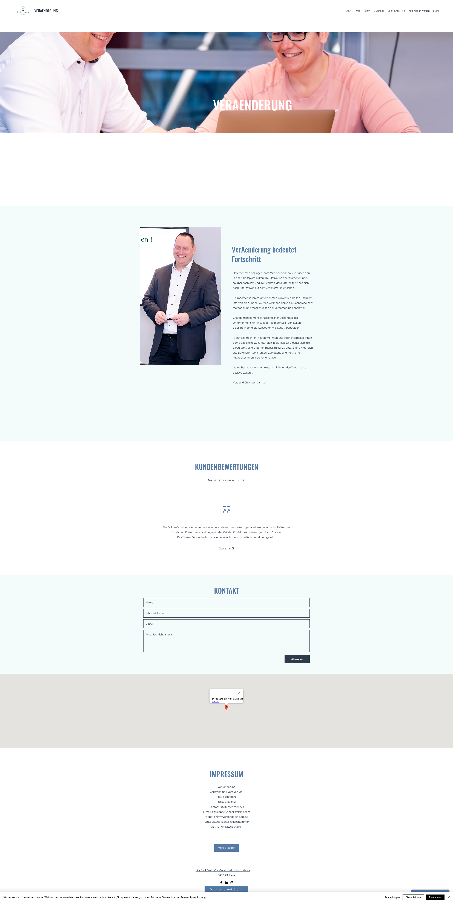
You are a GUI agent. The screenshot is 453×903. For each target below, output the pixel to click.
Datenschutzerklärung (193, 897)
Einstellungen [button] (392, 897)
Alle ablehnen (413, 897)
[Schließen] (449, 897)
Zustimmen (435, 897)
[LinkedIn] (226, 882)
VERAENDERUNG (46, 10)
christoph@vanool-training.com (231, 811)
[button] (226, 848)
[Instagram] (232, 882)
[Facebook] (221, 882)
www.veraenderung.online (232, 816)
